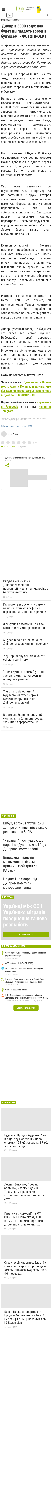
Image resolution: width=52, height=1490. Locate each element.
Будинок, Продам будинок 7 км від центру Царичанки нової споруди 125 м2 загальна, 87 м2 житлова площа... (26, 1140)
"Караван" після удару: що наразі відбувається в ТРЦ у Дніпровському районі (24, 844)
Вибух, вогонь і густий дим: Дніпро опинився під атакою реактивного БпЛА (25, 827)
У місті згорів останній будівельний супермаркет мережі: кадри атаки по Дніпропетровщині (20, 697)
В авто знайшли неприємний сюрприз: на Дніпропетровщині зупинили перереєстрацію (24, 718)
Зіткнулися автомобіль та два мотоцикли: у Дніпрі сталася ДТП (26, 626)
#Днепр (4, 426)
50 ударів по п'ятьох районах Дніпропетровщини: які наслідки (25, 642)
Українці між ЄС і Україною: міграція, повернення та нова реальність (25, 915)
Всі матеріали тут (26, 934)
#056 (30, 426)
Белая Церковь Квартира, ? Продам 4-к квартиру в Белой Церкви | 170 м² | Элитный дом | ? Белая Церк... (25, 1317)
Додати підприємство (26, 1008)
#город (12, 426)
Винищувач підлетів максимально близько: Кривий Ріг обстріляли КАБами (20, 864)
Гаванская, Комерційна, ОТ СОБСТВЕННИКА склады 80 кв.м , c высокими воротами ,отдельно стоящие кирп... (23, 1219)
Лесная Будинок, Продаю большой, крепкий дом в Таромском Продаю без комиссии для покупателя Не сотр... (24, 1192)
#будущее (21, 426)
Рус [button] (9, 15)
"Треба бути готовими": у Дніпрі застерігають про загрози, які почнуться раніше (24, 675)
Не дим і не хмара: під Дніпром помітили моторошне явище (20, 883)
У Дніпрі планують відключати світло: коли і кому (24, 658)
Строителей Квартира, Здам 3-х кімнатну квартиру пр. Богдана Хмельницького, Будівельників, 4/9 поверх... (25, 1268)
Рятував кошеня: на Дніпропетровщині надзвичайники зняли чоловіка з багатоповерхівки (25, 586)
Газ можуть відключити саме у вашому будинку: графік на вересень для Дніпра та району (24, 608)
